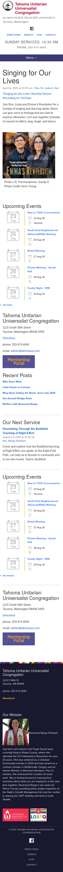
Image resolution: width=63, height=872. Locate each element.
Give (39, 35)
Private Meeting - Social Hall (41, 269)
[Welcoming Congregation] (39, 814)
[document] (31, 359)
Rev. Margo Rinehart (14, 440)
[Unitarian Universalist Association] (16, 814)
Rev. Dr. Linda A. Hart (47, 88)
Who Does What (12, 381)
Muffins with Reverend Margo (20, 404)
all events (7, 305)
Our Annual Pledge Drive (17, 398)
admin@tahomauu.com (25, 350)
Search (28, 35)
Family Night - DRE (38, 288)
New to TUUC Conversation (43, 212)
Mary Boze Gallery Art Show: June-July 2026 (29, 392)
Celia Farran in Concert (16, 387)
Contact (51, 35)
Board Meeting (36, 250)
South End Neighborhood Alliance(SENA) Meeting (42, 232)
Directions (14, 35)
